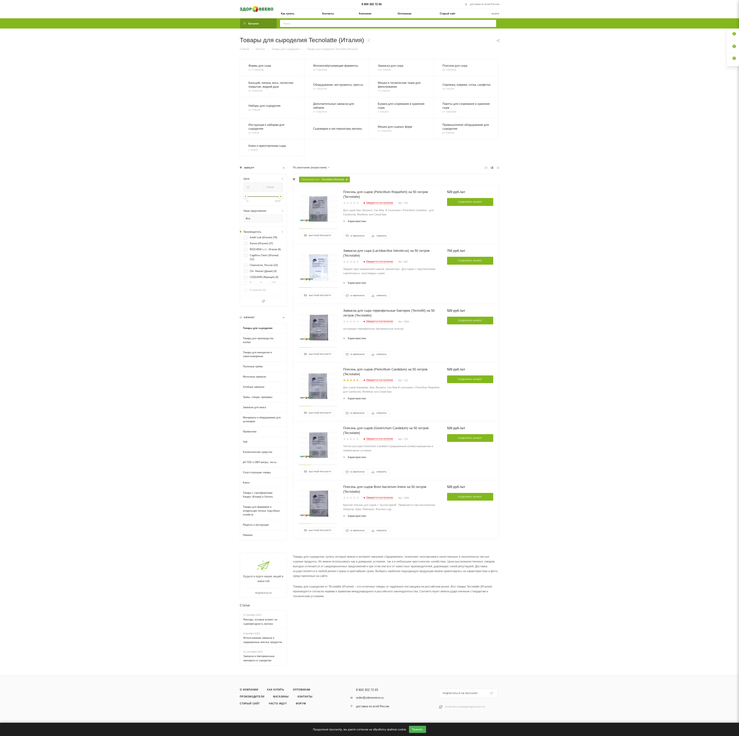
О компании (249, 689)
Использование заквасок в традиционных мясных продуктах (262, 640)
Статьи (245, 605)
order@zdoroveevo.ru (370, 697)
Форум (301, 703)
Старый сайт (250, 703)
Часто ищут (278, 703)
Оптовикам (301, 689)
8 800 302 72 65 (372, 4)
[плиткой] (486, 167)
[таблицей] (498, 167)
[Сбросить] (263, 301)
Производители (252, 696)
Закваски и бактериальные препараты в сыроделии (258, 658)
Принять (417, 729)
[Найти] (492, 23)
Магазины (280, 696)
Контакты (305, 696)
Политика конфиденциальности (465, 707)
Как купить (275, 689)
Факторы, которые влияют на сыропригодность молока (260, 621)
